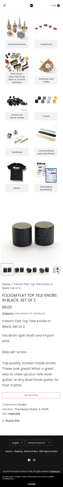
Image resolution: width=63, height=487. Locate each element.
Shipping (7, 313)
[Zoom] (31, 233)
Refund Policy (31, 451)
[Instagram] (34, 460)
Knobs (22, 404)
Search (9, 451)
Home (6, 284)
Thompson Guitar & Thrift (31, 409)
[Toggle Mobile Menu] (6, 5)
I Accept (32, 484)
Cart (53, 5)
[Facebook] (29, 460)
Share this (12, 420)
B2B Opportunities (48, 451)
